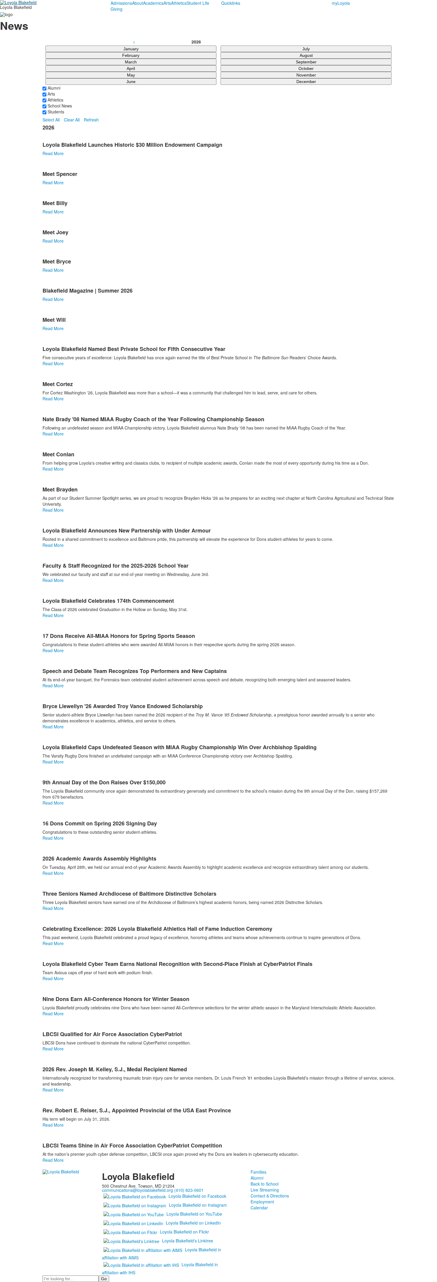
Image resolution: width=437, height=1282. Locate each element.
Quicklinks (230, 3)
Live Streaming (265, 1190)
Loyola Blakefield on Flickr (184, 1232)
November (306, 75)
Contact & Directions (270, 1196)
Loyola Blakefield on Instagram (198, 1205)
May (131, 75)
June (131, 81)
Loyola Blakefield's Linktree (187, 1241)
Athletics (179, 3)
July (306, 48)
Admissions (121, 3)
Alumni (53, 88)
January (131, 48)
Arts (167, 3)
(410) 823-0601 (189, 1190)
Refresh (91, 120)
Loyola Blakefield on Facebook (197, 1196)
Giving (116, 9)
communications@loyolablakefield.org (137, 1190)
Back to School (265, 1184)
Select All (51, 120)
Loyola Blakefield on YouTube (194, 1214)
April (131, 68)
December (306, 81)
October (306, 68)
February (130, 55)
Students (55, 112)
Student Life (198, 3)
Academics (153, 3)
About (137, 3)
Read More (53, 153)
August (306, 55)
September (306, 62)
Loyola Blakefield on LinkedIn (193, 1223)
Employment (262, 1202)
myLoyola (341, 3)
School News (59, 106)
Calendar (259, 1208)
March (131, 62)
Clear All (72, 120)
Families (258, 1172)
